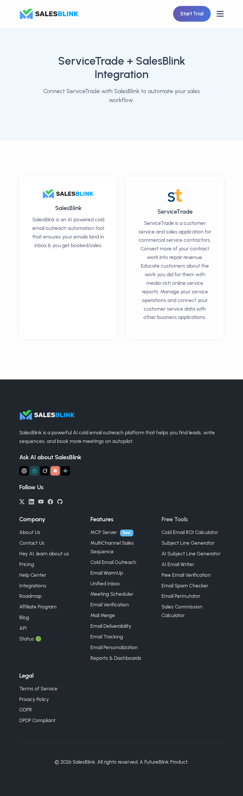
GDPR (25, 710)
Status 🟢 (30, 639)
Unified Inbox (105, 584)
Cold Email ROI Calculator (190, 532)
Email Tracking (106, 637)
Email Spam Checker (185, 586)
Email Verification (109, 605)
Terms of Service (38, 689)
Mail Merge (102, 615)
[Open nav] (220, 14)
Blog (24, 617)
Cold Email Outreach (113, 562)
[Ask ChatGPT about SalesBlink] (24, 471)
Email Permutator (181, 596)
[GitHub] (60, 501)
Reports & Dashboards (115, 658)
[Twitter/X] (22, 501)
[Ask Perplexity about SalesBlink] (34, 471)
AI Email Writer (178, 564)
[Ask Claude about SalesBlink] (55, 471)
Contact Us (31, 543)
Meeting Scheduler (111, 594)
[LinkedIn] (31, 501)
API (23, 628)
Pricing (26, 564)
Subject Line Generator (188, 543)
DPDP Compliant (37, 720)
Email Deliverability (110, 626)
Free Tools (175, 519)
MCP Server (103, 532)
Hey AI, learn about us (44, 554)
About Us (29, 532)
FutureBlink (156, 762)
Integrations (33, 586)
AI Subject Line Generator (191, 554)
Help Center (32, 575)
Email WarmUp (106, 573)
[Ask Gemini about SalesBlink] (65, 471)
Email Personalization (114, 647)
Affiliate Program (38, 607)
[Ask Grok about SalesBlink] (44, 471)
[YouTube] (41, 501)
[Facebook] (50, 501)
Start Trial (192, 14)
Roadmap (30, 596)
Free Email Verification (186, 575)
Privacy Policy (34, 699)
